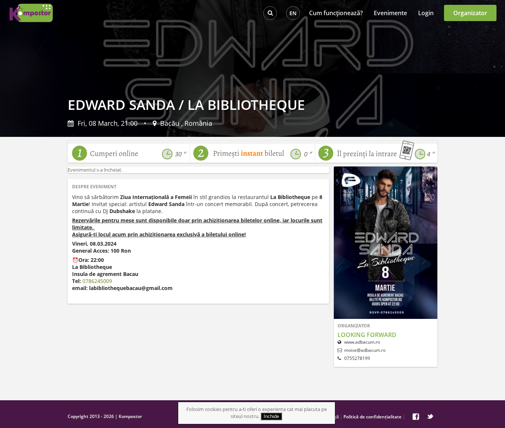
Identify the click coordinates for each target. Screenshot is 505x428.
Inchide (271, 416)
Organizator (470, 13)
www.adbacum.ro (361, 342)
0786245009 (97, 280)
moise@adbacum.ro (365, 350)
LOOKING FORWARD (367, 335)
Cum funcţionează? (336, 13)
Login (426, 13)
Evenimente (390, 13)
